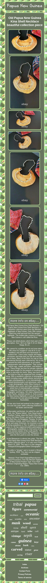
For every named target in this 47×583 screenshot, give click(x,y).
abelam (18, 546)
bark (25, 545)
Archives (24, 568)
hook (36, 537)
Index (24, 564)
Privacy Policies (24, 574)
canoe (13, 542)
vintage (16, 536)
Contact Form (24, 571)
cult (37, 531)
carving (20, 555)
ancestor (34, 518)
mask (16, 523)
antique (15, 531)
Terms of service (24, 578)
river (28, 554)
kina (16, 528)
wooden (18, 519)
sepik (28, 535)
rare (22, 515)
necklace (14, 515)
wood (27, 523)
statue (28, 549)
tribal (17, 504)
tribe (30, 531)
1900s (32, 546)
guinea (25, 540)
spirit (33, 527)
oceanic (33, 514)
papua (30, 504)
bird (11, 519)
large (36, 542)
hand (23, 532)
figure (16, 509)
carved (16, 549)
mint (25, 519)
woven (35, 524)
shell (24, 527)
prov (36, 550)
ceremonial (30, 509)
